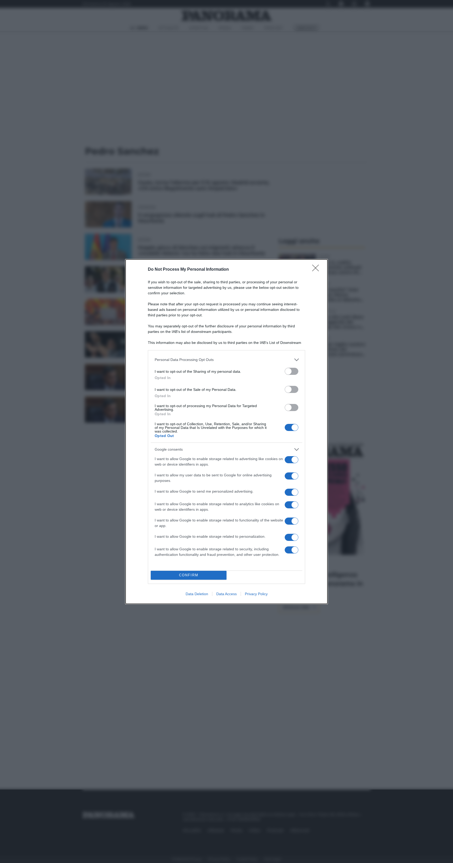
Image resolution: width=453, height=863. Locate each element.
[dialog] (226, 431)
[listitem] (226, 360)
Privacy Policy (256, 594)
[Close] (317, 270)
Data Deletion (197, 594)
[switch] (291, 371)
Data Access (226, 594)
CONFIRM (188, 575)
